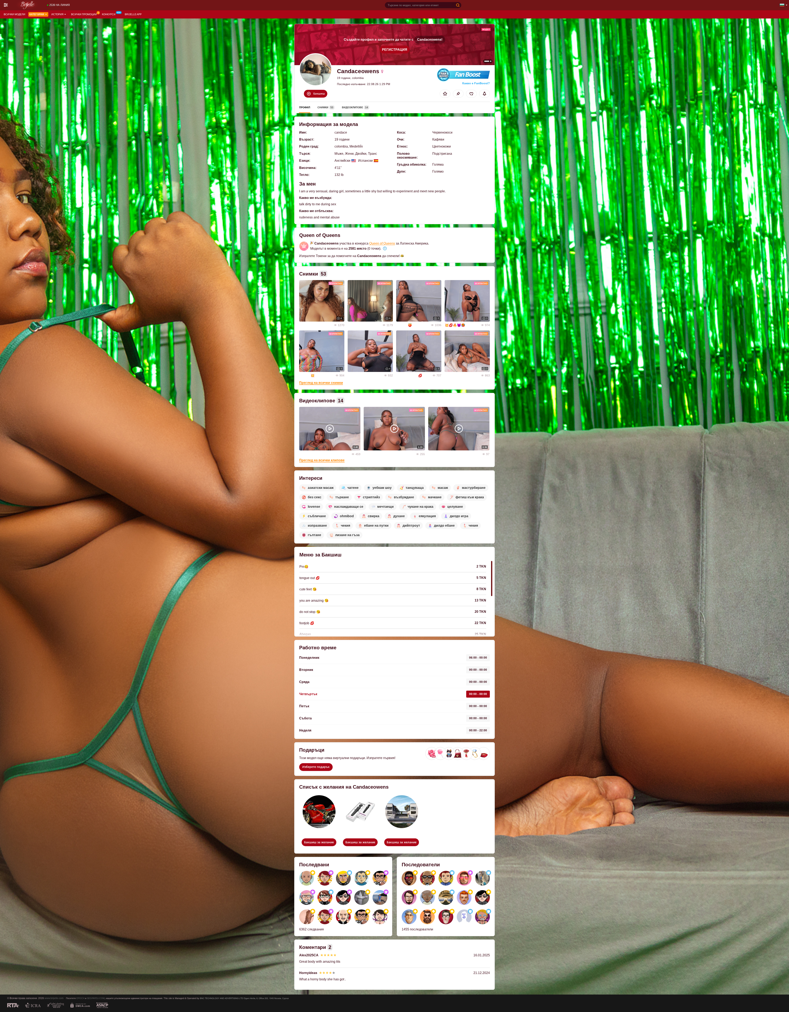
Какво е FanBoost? (476, 83)
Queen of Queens (382, 243)
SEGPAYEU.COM (96, 998)
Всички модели (14, 14)
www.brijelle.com (54, 998)
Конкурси (108, 14)
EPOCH (80, 998)
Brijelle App (133, 14)
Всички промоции (84, 14)
